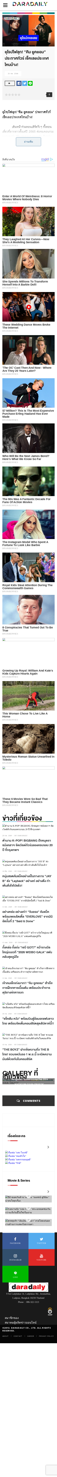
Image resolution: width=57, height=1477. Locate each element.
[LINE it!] (30, 83)
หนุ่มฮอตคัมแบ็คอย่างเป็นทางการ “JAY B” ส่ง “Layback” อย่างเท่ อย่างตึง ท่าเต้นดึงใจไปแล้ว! (26, 881)
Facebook (15, 1243)
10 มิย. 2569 (7, 871)
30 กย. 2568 (7, 1014)
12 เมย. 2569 (7, 942)
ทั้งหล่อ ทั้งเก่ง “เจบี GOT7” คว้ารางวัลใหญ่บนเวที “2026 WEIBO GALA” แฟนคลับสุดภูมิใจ (27, 952)
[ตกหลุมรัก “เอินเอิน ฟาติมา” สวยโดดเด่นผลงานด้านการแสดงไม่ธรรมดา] (28, 1219)
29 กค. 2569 (7, 835)
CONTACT (18, 1336)
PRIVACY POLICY (46, 1336)
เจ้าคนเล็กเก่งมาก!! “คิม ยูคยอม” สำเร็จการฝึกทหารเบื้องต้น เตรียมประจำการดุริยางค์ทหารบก (27, 988)
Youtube (41, 1260)
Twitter (41, 1243)
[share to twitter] (24, 83)
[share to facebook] (19, 83)
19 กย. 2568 (7, 1044)
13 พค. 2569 (7, 907)
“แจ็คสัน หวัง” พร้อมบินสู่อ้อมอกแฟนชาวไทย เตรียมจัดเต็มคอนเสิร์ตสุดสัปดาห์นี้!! (28, 1021)
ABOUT (5, 1336)
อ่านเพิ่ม (28, 141)
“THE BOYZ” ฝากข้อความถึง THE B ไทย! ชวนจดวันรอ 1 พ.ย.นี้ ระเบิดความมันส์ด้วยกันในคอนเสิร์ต (27, 1054)
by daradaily (21, 835)
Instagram (15, 1260)
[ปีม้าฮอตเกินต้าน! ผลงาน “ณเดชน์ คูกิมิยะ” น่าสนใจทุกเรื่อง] (28, 1196)
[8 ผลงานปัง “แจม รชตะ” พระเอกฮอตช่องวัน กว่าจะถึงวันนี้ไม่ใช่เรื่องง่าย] (28, 1208)
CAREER (30, 1336)
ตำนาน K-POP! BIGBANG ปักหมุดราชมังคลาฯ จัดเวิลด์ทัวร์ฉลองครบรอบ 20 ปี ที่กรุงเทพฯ (27, 845)
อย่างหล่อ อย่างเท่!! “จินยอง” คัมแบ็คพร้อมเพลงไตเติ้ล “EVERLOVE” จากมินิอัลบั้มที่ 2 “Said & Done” (27, 916)
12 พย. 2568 (7, 978)
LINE (15, 1277)
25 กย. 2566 (13, 73)
